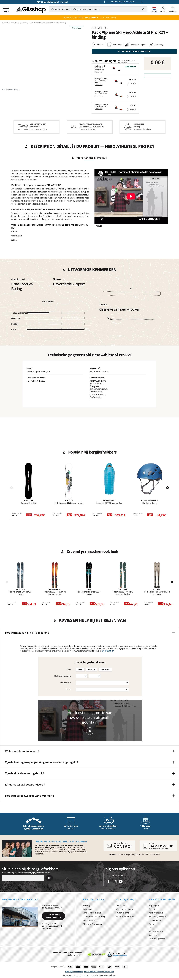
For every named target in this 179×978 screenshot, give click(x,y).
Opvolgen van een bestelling (94, 916)
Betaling (86, 905)
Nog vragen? (154, 905)
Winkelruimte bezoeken (125, 916)
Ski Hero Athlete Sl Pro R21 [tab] (89, 158)
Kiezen (131, 83)
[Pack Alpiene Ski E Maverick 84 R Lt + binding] (157, 575)
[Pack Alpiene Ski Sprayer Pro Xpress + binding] (55, 575)
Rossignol (99, 28)
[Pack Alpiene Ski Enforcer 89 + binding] (21, 575)
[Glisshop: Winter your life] (31, 9)
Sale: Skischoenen (156, 931)
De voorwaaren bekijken (38, 129)
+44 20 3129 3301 (161, 846)
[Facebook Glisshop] (108, 881)
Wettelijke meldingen (74, 971)
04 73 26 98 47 (108, 651)
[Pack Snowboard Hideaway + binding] (69, 481)
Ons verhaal (120, 905)
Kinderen (105, 669)
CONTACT (123, 846)
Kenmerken (98, 72)
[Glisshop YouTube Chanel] (121, 881)
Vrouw (91, 669)
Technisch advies (155, 920)
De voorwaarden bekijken (87, 129)
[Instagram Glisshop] (114, 881)
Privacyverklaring (122, 913)
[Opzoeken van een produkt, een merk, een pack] (143, 9)
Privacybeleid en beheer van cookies (99, 971)
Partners (152, 924)
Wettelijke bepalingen (124, 909)
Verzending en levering (92, 913)
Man (80, 669)
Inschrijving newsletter (157, 916)
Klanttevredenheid (156, 913)
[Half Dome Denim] (149, 481)
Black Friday (153, 935)
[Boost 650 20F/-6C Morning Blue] (109, 481)
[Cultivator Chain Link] (28, 481)
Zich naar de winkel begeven (53, 915)
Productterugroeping (157, 938)
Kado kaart (87, 909)
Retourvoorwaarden (91, 920)
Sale (150, 927)
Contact (152, 909)
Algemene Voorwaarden (92, 924)
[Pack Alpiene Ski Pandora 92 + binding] (89, 575)
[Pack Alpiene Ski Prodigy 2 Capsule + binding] (123, 575)
